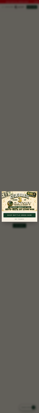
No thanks (19, 219)
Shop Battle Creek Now (19, 215)
